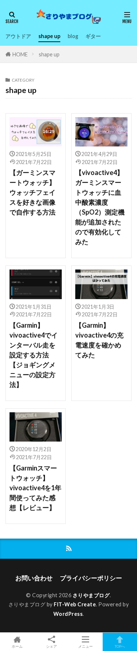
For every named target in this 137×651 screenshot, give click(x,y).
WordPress (68, 614)
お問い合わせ (34, 578)
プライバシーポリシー (91, 578)
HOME (20, 54)
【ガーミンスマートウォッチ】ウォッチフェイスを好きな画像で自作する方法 (32, 192)
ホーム (17, 646)
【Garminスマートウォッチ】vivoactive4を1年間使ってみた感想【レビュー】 (35, 488)
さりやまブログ (91, 595)
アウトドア (18, 36)
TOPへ (120, 646)
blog (73, 36)
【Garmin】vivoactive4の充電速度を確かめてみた (99, 340)
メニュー (85, 646)
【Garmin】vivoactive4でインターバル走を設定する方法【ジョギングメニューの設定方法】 (33, 354)
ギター (93, 36)
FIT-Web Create (75, 604)
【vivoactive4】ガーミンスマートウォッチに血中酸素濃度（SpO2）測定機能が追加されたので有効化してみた (100, 207)
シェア (51, 646)
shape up (49, 36)
